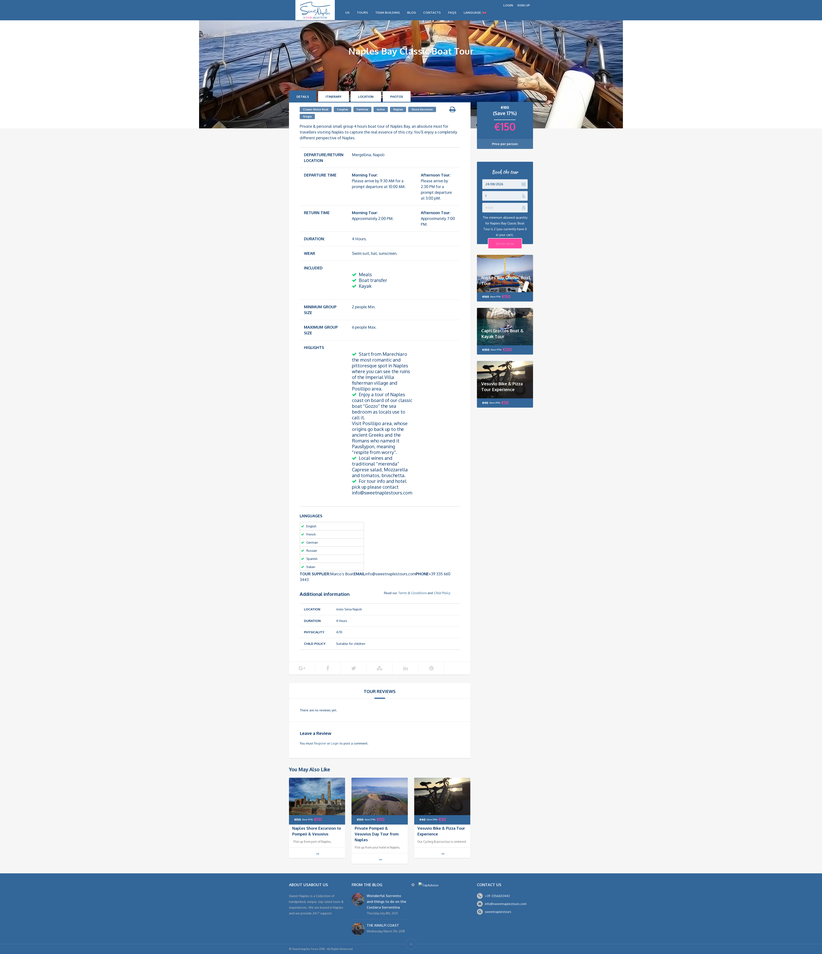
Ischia (381, 109)
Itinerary (333, 96)
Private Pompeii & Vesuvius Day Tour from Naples (377, 834)
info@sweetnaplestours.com (506, 904)
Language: (473, 12)
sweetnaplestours (498, 912)
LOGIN (508, 5)
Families (362, 109)
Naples (398, 109)
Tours (362, 12)
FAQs (452, 12)
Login (335, 743)
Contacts (432, 12)
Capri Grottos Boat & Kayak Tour (502, 333)
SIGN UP (523, 5)
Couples (342, 109)
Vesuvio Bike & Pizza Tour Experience (502, 386)
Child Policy (442, 593)
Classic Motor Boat (315, 109)
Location (366, 96)
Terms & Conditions (412, 593)
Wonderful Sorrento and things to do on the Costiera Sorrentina (386, 901)
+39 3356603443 (497, 896)
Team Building (387, 12)
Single (307, 116)
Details (302, 96)
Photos (396, 96)
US (347, 12)
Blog (411, 12)
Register (320, 743)
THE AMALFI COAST (383, 925)
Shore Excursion (422, 109)
